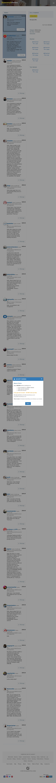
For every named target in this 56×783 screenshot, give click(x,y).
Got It (28, 403)
